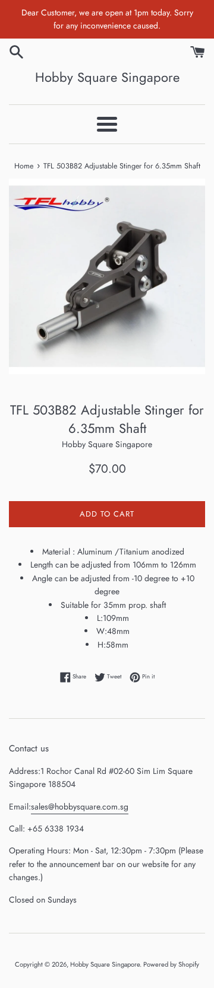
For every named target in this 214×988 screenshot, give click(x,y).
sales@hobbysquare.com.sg (79, 806)
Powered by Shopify (171, 964)
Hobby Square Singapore (107, 77)
